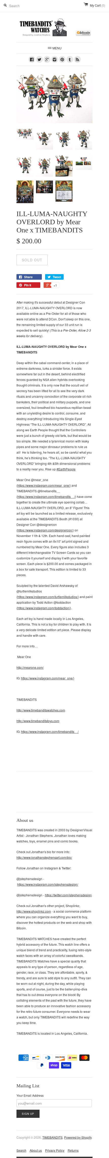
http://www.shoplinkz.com (33, 911)
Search (21, 1150)
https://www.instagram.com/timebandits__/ (46, 496)
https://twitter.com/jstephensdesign (68, 895)
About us (36, 1150)
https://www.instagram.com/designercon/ (45, 530)
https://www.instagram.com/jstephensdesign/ (47, 884)
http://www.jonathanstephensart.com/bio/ (44, 857)
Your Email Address (30, 1095)
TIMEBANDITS (52, 1137)
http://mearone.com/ (30, 667)
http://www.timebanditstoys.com (37, 721)
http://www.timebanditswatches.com (40, 710)
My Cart (97, 5)
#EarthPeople (66, 469)
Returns (73, 1150)
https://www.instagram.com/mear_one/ (43, 485)
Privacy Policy (54, 1150)
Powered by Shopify (78, 1137)
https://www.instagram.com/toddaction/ (43, 608)
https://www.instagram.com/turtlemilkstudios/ (47, 597)
